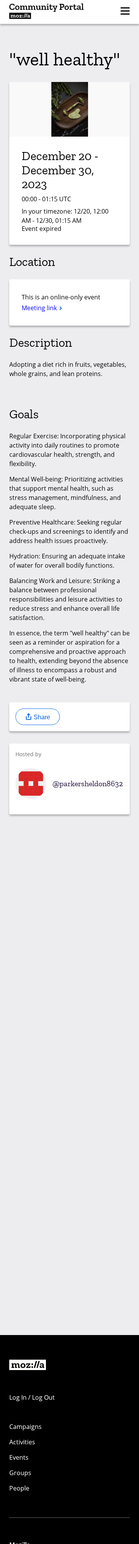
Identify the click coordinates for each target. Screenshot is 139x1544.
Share (41, 717)
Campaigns (25, 1426)
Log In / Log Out (32, 1397)
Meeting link (40, 308)
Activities (22, 1442)
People (19, 1488)
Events (19, 1457)
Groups (20, 1473)
